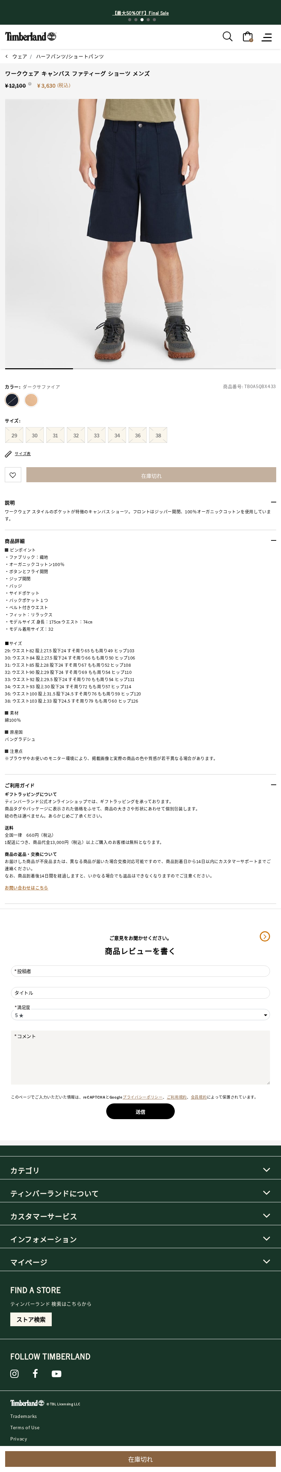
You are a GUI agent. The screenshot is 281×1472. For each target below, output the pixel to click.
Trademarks (23, 1416)
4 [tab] (148, 19)
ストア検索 (31, 1319)
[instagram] (14, 1374)
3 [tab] (142, 19)
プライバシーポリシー (143, 1097)
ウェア (19, 56)
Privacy (18, 1438)
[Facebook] (35, 1374)
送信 (140, 1111)
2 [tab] (135, 19)
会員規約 (199, 1097)
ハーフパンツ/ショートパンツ (70, 56)
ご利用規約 (177, 1097)
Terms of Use (24, 1427)
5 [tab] (154, 19)
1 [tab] (129, 19)
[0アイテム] (248, 36)
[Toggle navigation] (267, 37)
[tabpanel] (140, 234)
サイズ (13, 420)
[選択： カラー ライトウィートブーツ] (31, 400)
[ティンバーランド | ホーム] (31, 36)
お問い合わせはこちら (26, 888)
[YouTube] (57, 1374)
